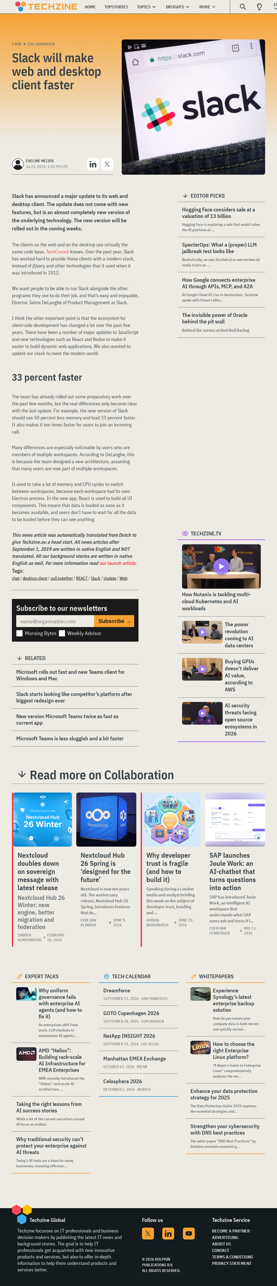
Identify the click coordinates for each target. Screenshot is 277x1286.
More (204, 6)
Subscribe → (114, 621)
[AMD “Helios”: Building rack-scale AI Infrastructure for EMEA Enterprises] (26, 1069)
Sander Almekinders (30, 937)
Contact (220, 1250)
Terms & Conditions (232, 1257)
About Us (221, 1244)
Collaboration (41, 44)
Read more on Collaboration (102, 774)
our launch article (117, 563)
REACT (82, 578)
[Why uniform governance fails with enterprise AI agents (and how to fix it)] (26, 1012)
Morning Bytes (41, 633)
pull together (62, 578)
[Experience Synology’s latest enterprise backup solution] (200, 1009)
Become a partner (231, 1231)
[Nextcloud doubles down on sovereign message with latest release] (42, 820)
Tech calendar (131, 976)
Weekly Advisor (84, 633)
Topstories (116, 6)
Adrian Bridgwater (157, 922)
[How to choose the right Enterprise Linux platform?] (200, 1060)
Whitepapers (216, 976)
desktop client (35, 578)
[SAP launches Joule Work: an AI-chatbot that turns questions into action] (235, 820)
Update (110, 578)
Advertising (225, 1237)
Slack (95, 578)
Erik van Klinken (88, 922)
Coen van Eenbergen (219, 931)
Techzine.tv (206, 533)
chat (15, 578)
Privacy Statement (231, 1263)
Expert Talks (42, 976)
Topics (144, 6)
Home (90, 6)
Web (123, 578)
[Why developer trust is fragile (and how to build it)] (171, 820)
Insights (175, 6)
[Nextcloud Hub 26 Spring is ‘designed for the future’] (106, 820)
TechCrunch (57, 251)
